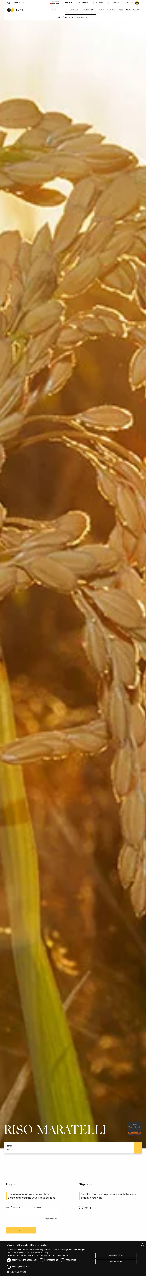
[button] (49, 1272)
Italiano (116, 2)
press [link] (120, 10)
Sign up (88, 1207)
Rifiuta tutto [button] (116, 1261)
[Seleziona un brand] (54, 10)
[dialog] (73, 1258)
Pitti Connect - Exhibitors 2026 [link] (80, 10)
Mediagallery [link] (132, 10)
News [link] (101, 10)
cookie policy (42, 1252)
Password (37, 1207)
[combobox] (142, 1244)
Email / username (13, 1207)
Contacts (101, 3)
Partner (68, 3)
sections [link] (111, 10)
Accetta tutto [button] (116, 1255)
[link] (131, 3)
